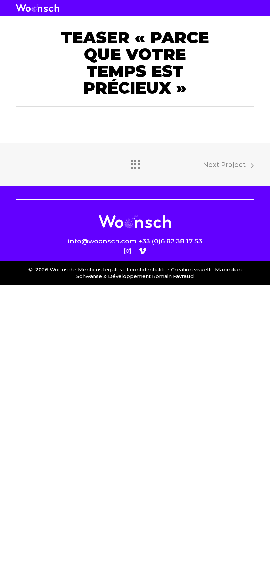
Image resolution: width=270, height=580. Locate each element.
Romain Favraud (173, 276)
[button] (250, 8)
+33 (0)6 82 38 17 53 (170, 241)
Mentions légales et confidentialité (122, 269)
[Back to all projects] (135, 162)
